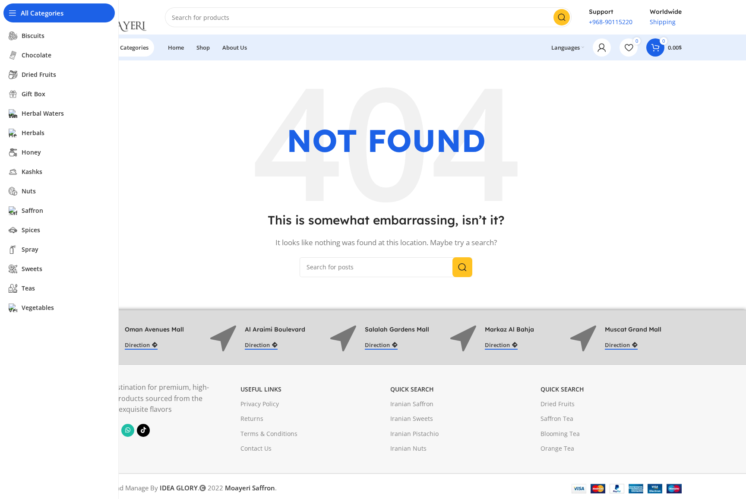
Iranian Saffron (411, 404)
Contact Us (256, 448)
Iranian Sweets (411, 418)
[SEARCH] (561, 17)
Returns (251, 418)
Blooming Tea (560, 434)
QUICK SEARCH (562, 389)
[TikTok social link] (143, 430)
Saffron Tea (557, 418)
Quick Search (412, 389)
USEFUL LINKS (260, 389)
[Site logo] (119, 16)
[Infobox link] (610, 17)
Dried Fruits (558, 404)
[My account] (601, 47)
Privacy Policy (259, 404)
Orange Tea (557, 448)
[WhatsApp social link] (127, 430)
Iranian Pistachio (414, 434)
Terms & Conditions (268, 434)
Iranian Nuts (408, 448)
